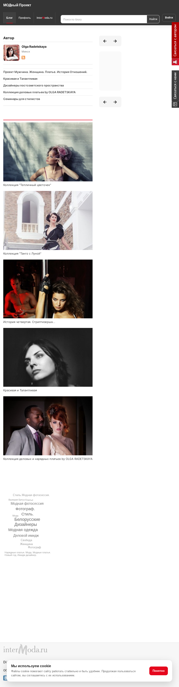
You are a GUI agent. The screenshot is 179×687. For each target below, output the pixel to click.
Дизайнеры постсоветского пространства (33, 85)
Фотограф (34, 547)
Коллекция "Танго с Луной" (22, 253)
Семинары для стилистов (21, 99)
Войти (169, 17)
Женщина (26, 544)
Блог (9, 17)
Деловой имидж (26, 535)
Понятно (159, 670)
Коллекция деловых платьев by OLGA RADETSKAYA (39, 92)
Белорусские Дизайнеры (27, 522)
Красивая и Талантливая (20, 78)
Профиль (25, 17)
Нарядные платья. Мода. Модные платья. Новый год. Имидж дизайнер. (28, 553)
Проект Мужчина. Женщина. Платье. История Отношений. (45, 72)
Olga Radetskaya (34, 46)
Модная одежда (23, 530)
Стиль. (27, 514)
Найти (153, 19)
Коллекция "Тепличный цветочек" (27, 185)
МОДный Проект (17, 5)
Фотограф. (25, 509)
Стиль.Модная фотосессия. (31, 495)
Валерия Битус (17, 499)
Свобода (26, 540)
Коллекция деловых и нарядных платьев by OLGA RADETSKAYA (48, 459)
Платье (29, 500)
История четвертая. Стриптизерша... (29, 322)
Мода (15, 515)
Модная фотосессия (27, 503)
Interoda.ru (44, 17)
